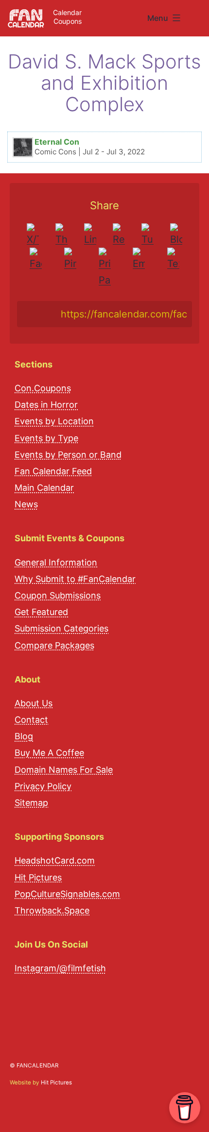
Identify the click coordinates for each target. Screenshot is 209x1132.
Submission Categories (61, 628)
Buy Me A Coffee (49, 753)
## (198, 14)
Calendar (67, 12)
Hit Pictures (38, 877)
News (26, 504)
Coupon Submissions (58, 595)
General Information (56, 562)
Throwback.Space (52, 910)
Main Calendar (44, 488)
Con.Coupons (43, 388)
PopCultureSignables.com (67, 894)
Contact (31, 720)
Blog (24, 736)
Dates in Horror (46, 405)
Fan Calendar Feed (53, 471)
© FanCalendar (34, 1065)
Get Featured (41, 612)
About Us (33, 703)
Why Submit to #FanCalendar (75, 579)
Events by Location (54, 421)
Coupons (67, 21)
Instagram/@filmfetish (60, 968)
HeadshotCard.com (55, 860)
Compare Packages (54, 645)
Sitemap (31, 803)
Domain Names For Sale (64, 770)
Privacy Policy (43, 786)
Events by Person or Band (68, 454)
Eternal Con (57, 142)
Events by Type (46, 438)
